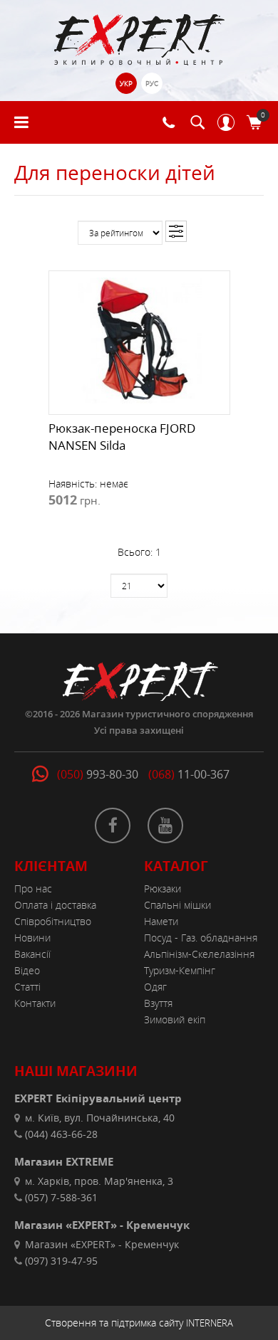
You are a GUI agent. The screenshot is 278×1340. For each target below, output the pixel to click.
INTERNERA (209, 1323)
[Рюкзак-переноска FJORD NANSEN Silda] (139, 339)
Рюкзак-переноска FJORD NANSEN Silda (121, 436)
